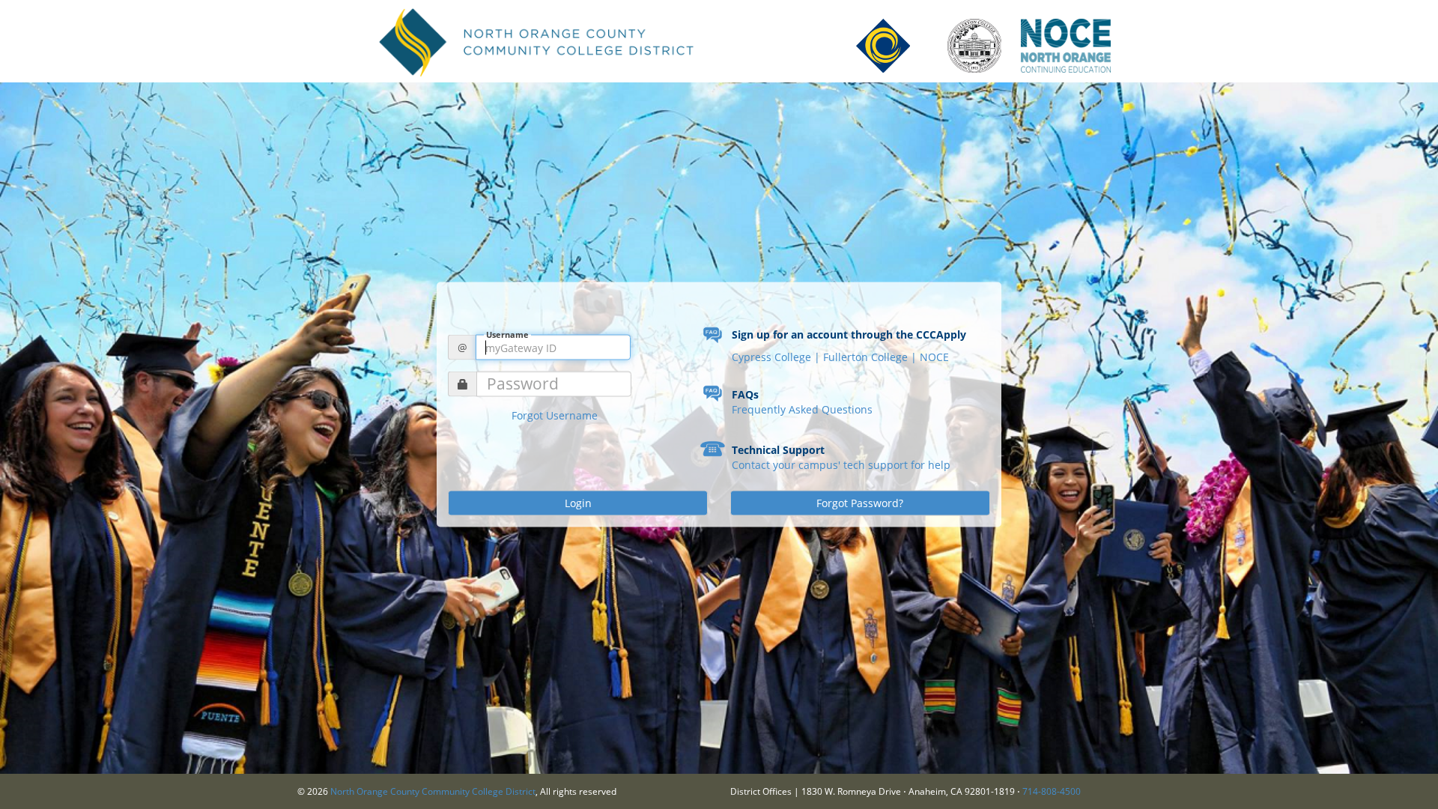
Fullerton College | (871, 357)
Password (523, 384)
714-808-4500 (1051, 791)
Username (507, 334)
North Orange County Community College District (433, 791)
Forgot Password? (859, 503)
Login (578, 503)
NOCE (934, 357)
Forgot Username (555, 415)
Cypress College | (777, 357)
